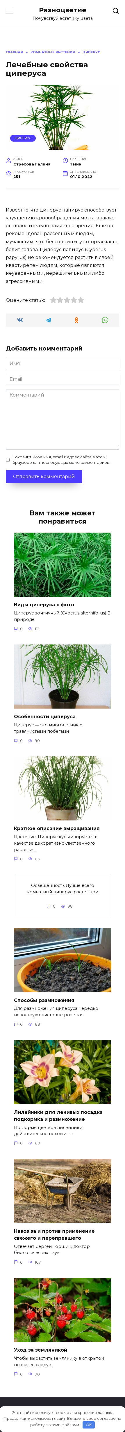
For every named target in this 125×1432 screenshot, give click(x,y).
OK (89, 1424)
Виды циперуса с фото (44, 604)
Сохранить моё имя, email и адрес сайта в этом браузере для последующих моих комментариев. (61, 460)
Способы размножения (44, 1000)
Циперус (23, 138)
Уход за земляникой (40, 1350)
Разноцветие (62, 10)
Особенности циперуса (45, 716)
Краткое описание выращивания (57, 828)
